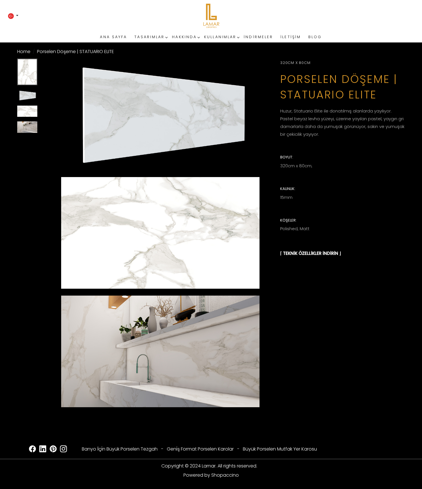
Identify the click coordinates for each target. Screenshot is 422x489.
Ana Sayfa (113, 37)
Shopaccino (225, 475)
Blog (315, 37)
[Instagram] (63, 449)
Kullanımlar (220, 37)
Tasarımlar (149, 37)
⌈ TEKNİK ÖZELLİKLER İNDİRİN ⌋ (310, 253)
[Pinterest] (53, 449)
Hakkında (184, 37)
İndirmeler (258, 37)
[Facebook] (32, 449)
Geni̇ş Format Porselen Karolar (200, 449)
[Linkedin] (42, 449)
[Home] (211, 16)
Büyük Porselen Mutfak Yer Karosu (280, 449)
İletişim (290, 37)
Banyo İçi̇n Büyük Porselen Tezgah (120, 449)
